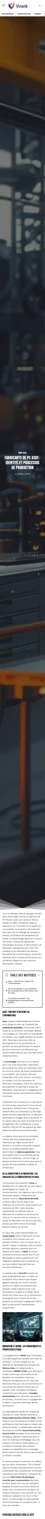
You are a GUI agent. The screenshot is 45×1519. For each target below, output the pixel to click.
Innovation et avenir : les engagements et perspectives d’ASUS (21, 1000)
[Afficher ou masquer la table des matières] (38, 975)
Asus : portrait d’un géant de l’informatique (20, 982)
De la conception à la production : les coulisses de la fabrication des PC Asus (23, 991)
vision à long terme (25, 1152)
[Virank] (18, 5)
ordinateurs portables (12, 1027)
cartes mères (8, 1236)
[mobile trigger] (4, 5)
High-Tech (22, 453)
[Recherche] (34, 6)
